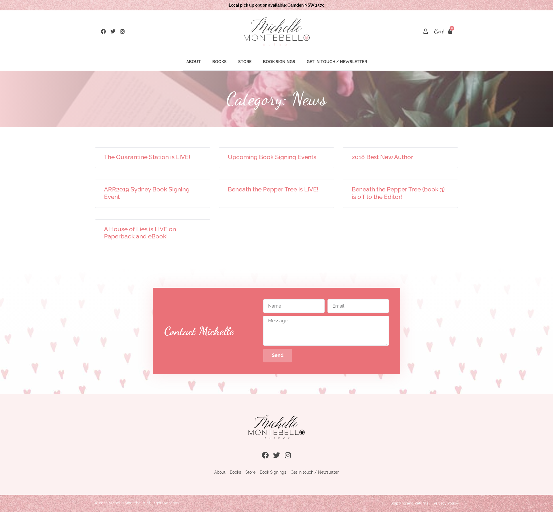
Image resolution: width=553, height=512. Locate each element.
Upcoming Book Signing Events (272, 157)
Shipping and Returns (409, 503)
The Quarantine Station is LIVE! (147, 157)
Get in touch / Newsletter (337, 61)
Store (244, 61)
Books (219, 61)
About (193, 61)
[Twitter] (112, 31)
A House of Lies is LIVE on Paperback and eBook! (140, 232)
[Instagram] (122, 31)
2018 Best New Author (382, 157)
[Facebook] (103, 31)
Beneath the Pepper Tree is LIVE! (273, 189)
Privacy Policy (446, 503)
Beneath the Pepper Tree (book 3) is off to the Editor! (398, 193)
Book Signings (279, 61)
